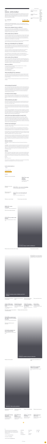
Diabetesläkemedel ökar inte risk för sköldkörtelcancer (9, 416)
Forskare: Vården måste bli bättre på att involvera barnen (9, 305)
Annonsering (22, 433)
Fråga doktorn (30, 433)
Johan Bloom (10, 436)
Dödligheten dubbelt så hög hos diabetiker (27, 356)
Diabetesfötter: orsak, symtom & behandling (20, 187)
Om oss (21, 431)
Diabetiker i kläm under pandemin (13, 406)
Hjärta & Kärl (23, 244)
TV (28, 432)
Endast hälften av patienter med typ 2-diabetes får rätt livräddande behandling (10, 318)
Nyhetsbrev (29, 434)
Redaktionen (22, 432)
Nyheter (29, 431)
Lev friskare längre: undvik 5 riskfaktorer (27, 245)
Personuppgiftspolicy (23, 434)
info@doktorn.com (12, 438)
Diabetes (6, 167)
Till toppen (24, 441)
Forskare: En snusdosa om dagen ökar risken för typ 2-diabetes (28, 305)
